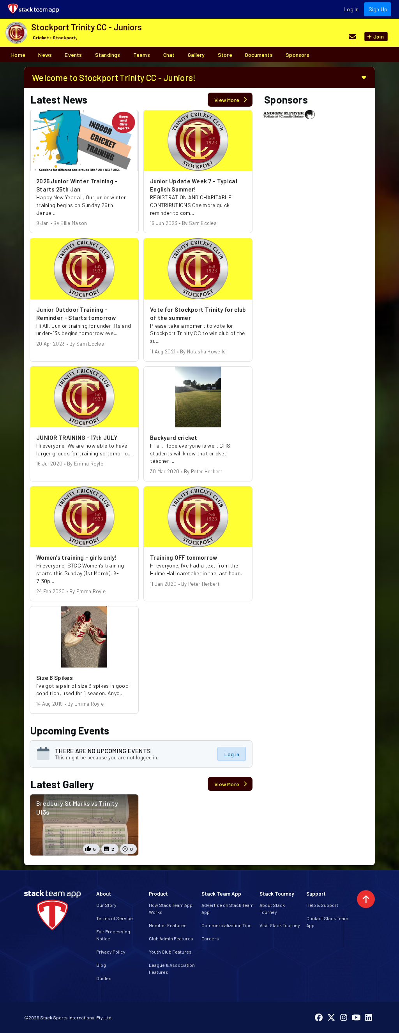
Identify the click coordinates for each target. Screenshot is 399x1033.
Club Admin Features (171, 938)
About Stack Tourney (272, 908)
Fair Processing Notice (113, 935)
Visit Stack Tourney (280, 925)
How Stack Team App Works (170, 908)
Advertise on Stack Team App (227, 908)
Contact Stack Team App (327, 921)
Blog (101, 965)
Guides (103, 978)
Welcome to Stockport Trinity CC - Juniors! (114, 77)
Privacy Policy (110, 951)
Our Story (106, 905)
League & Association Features (172, 968)
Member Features (168, 925)
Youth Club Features (170, 951)
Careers (210, 938)
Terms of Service (114, 918)
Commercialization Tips (226, 925)
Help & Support (322, 905)
